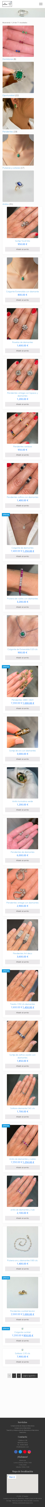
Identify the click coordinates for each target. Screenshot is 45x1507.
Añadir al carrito (22, 249)
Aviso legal (8, 1500)
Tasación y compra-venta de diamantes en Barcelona (22, 1430)
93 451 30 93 (24, 1445)
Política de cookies (28, 1500)
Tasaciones (22, 1432)
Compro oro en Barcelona (23, 1428)
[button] (40, 4)
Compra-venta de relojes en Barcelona (22, 1426)
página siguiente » (29, 1376)
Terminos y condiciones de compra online (22, 1503)
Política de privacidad (17, 1500)
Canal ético (36, 1500)
